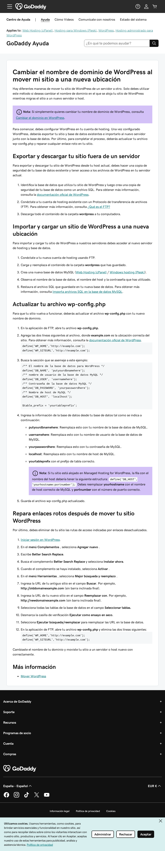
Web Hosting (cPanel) (37, 30)
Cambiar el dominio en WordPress (40, 117)
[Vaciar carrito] (155, 6)
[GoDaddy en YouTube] (46, 796)
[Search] (154, 43)
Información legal (59, 811)
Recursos (9, 722)
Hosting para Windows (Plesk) (76, 30)
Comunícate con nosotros (96, 19)
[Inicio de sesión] (146, 6)
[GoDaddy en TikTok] (26, 796)
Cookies (111, 811)
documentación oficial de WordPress (63, 194)
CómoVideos (64, 19)
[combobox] (117, 43)
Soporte (8, 712)
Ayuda (45, 19)
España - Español (15, 786)
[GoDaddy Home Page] (20, 768)
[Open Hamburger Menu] (8, 6)
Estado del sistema (133, 19)
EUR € (152, 786)
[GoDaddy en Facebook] (6, 796)
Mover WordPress (33, 676)
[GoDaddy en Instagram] (16, 796)
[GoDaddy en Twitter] (36, 796)
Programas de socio (17, 733)
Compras (9, 754)
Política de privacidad (88, 811)
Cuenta (8, 743)
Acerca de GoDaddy (17, 701)
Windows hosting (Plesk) (127, 272)
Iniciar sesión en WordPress (40, 539)
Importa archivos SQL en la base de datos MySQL (87, 291)
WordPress (106, 30)
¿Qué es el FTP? (99, 206)
